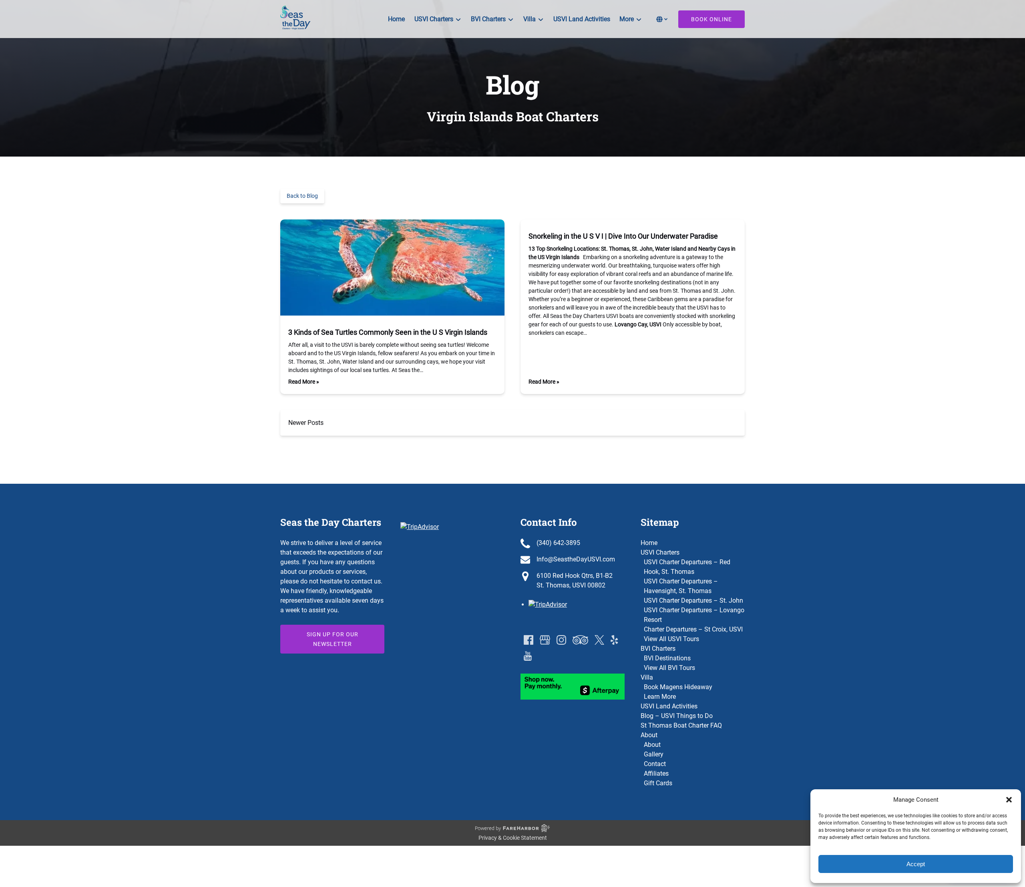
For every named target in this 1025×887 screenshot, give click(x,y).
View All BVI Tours (669, 668)
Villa (647, 677)
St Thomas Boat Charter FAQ (681, 725)
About (649, 735)
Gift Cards (658, 783)
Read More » (303, 381)
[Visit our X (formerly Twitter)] (599, 640)
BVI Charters (658, 648)
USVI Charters (660, 552)
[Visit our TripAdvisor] (580, 640)
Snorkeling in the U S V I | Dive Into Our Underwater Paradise (623, 236)
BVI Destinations (667, 658)
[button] (1009, 800)
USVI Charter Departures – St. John (693, 600)
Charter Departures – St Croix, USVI (693, 629)
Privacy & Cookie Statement (512, 838)
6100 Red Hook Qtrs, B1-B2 (575, 575)
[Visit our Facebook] (528, 640)
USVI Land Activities (581, 19)
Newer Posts (306, 422)
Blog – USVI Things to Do (677, 716)
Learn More (660, 696)
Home (396, 19)
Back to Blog (302, 196)
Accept (915, 864)
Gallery (653, 754)
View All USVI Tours (671, 639)
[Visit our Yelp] (614, 640)
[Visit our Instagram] (561, 640)
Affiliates (656, 773)
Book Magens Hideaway (678, 687)
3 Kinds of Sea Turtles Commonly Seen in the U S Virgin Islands (387, 332)
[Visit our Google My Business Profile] (545, 640)
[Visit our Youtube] (528, 656)
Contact (655, 764)
